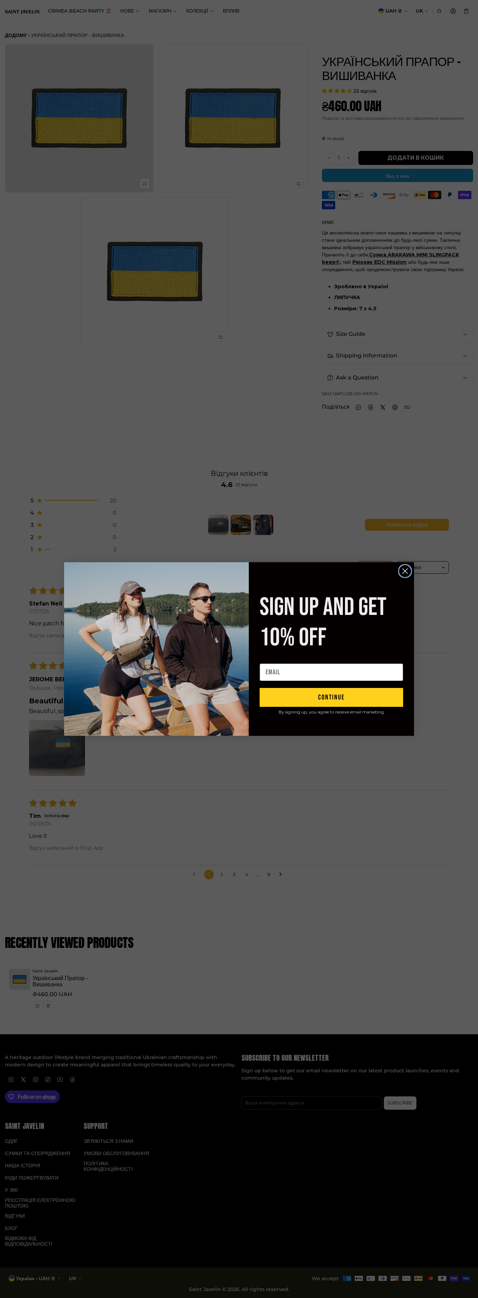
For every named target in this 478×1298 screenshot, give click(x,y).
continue (331, 697)
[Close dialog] (405, 571)
